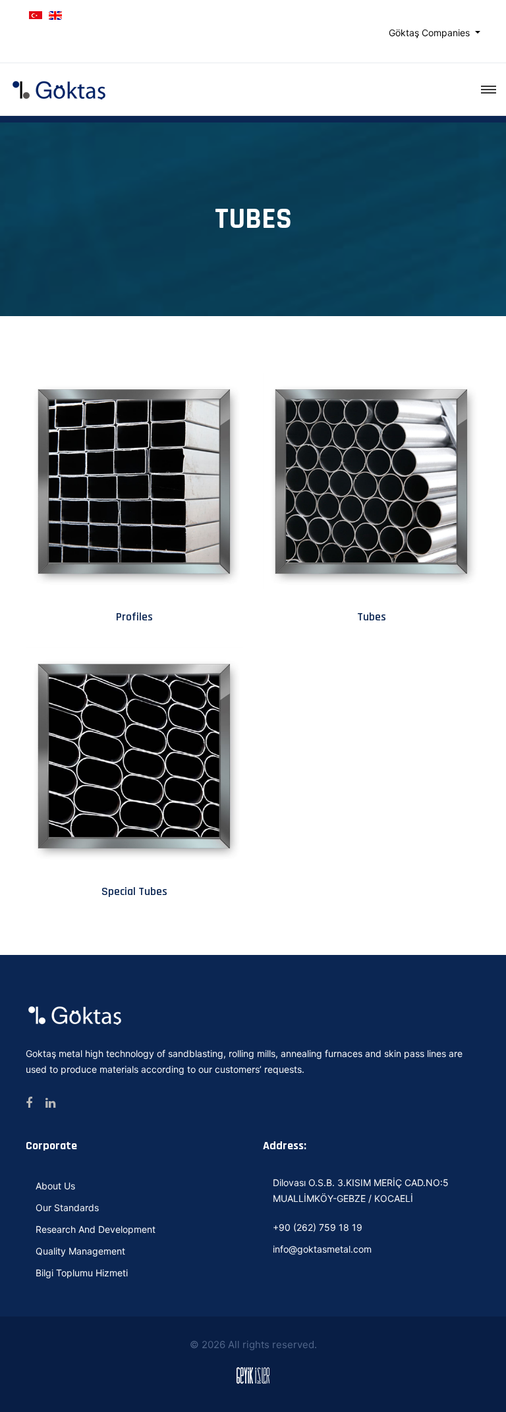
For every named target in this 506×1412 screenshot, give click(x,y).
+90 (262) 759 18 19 (317, 1227)
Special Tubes (134, 891)
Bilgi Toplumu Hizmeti (82, 1272)
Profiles (134, 616)
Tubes (371, 616)
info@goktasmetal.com (322, 1249)
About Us (55, 1185)
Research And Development (95, 1229)
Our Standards (67, 1207)
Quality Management (80, 1251)
